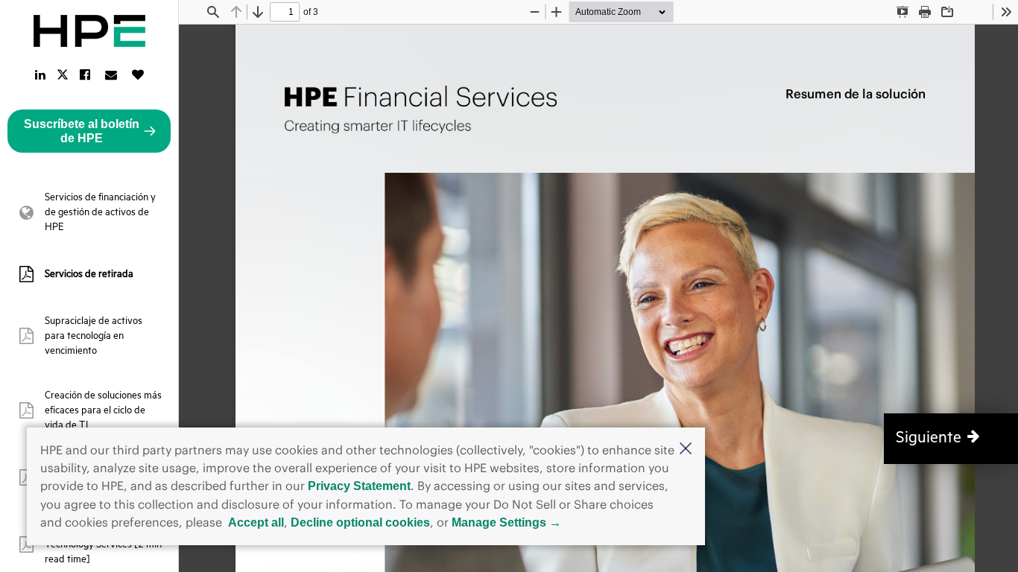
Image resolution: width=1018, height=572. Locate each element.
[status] (285, 12)
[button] (686, 449)
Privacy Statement (359, 486)
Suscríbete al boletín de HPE (81, 131)
